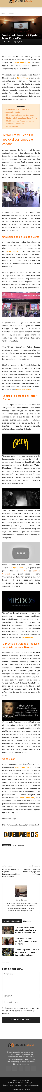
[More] (31, 49)
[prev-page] (3, 961)
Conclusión (12, 127)
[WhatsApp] (26, 49)
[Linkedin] (15, 49)
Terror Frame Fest (18, 845)
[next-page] (7, 961)
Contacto (18, 1085)
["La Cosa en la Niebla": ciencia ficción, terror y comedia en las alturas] (8, 930)
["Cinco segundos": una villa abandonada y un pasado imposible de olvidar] (8, 952)
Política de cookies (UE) (15, 1083)
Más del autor (28, 921)
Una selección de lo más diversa (20, 115)
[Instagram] (14, 1068)
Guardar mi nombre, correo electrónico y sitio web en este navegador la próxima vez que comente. (20, 1010)
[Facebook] (4, 49)
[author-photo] (21, 897)
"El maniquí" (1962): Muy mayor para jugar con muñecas (30, 871)
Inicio (3, 13)
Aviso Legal (28, 1083)
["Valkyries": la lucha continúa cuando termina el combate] (8, 941)
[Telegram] (20, 49)
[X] (10, 49)
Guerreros (10, 13)
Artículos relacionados (12, 921)
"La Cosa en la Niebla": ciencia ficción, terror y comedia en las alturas (25, 930)
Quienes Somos (8, 1085)
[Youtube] (33, 1068)
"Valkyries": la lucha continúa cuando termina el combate (27, 941)
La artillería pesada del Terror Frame (21, 118)
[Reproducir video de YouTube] (21, 444)
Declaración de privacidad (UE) (20, 1080)
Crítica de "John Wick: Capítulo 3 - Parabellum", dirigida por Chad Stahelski (11, 873)
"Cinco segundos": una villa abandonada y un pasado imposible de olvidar (27, 952)
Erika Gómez (8, 42)
